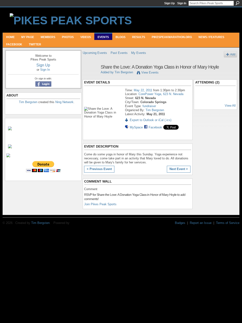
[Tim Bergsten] (90, 77)
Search (237, 3)
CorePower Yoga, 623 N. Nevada (160, 94)
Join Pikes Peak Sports (100, 204)
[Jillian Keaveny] (203, 97)
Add (232, 54)
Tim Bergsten (28, 102)
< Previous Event (99, 169)
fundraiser (149, 106)
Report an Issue (201, 223)
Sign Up (169, 3)
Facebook (155, 127)
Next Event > (178, 169)
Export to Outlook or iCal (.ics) (150, 120)
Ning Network (64, 102)
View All (230, 105)
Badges (180, 223)
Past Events (119, 53)
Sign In (181, 3)
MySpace (136, 127)
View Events (150, 72)
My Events (138, 53)
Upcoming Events (95, 53)
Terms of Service (227, 223)
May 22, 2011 (143, 90)
